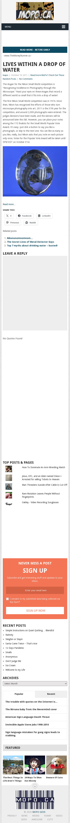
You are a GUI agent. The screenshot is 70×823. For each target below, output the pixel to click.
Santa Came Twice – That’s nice (21, 643)
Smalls (9, 652)
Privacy (12, 815)
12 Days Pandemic (15, 648)
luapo (5, 75)
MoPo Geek (38, 812)
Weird (35, 815)
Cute (50, 819)
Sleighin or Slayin (14, 639)
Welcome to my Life (15, 670)
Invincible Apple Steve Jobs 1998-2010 (27, 724)
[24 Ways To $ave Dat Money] (35, 765)
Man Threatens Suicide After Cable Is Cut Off (44, 485)
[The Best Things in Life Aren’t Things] (13, 765)
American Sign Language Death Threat (27, 717)
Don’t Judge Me (13, 661)
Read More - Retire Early (35, 49)
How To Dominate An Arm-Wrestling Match (43, 467)
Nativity (9, 635)
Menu (8, 26)
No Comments (26, 79)
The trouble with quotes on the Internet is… (31, 701)
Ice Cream (10, 665)
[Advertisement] (36, 38)
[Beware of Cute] (56, 765)
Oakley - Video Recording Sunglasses (40, 502)
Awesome (37, 819)
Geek (24, 819)
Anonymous (11, 656)
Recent (51, 694)
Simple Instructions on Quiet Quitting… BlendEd (30, 630)
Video (59, 815)
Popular (19, 694)
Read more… (9, 204)
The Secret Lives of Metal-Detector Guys (30, 242)
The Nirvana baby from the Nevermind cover (31, 709)
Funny (47, 815)
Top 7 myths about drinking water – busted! (32, 245)
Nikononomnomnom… (20, 238)
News (24, 815)
